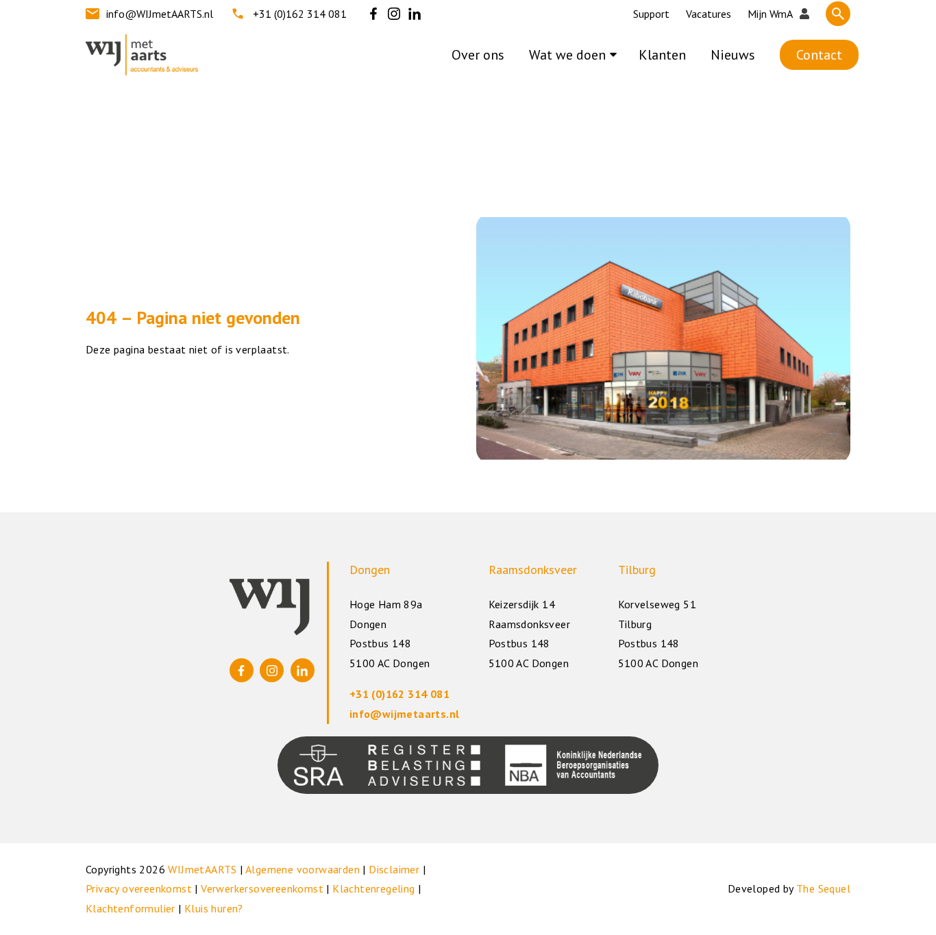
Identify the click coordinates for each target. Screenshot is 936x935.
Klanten (662, 55)
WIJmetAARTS (202, 869)
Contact (819, 55)
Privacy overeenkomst (139, 888)
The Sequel (823, 888)
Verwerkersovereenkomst (262, 888)
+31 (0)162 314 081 (300, 14)
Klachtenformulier (130, 908)
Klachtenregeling (373, 888)
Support (651, 14)
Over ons (478, 55)
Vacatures (708, 14)
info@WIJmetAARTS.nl (159, 14)
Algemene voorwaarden (302, 869)
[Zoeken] (838, 13)
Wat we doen (567, 55)
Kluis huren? (213, 908)
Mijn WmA (770, 14)
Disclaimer (394, 869)
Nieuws (733, 55)
